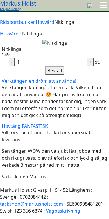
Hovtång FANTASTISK (25, 126)
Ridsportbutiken (18, 22)
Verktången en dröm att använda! (39, 81)
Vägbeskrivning (63, 211)
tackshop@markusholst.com (31, 204)
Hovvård (45, 22)
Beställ (54, 70)
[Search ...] (90, 5)
